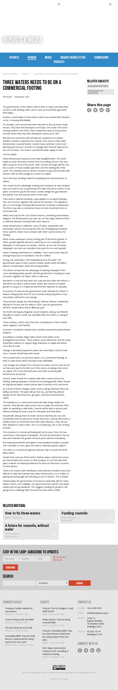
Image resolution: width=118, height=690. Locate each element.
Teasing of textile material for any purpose (19, 611)
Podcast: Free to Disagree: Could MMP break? (57, 611)
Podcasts (59, 62)
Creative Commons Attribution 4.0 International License (72, 672)
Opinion (32, 57)
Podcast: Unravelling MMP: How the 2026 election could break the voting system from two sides (57, 636)
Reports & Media (10, 73)
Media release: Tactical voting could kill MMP (56, 622)
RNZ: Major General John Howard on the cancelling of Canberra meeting (55, 652)
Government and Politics (98, 86)
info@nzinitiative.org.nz (98, 613)
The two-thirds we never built (18, 629)
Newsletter (61, 557)
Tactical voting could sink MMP (19, 621)
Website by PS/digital (59, 678)
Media (48, 57)
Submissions (101, 57)
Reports (14, 57)
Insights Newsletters (73, 57)
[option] (59, 557)
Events (59, 560)
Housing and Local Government (95, 92)
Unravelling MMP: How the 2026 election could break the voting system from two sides (20, 640)
